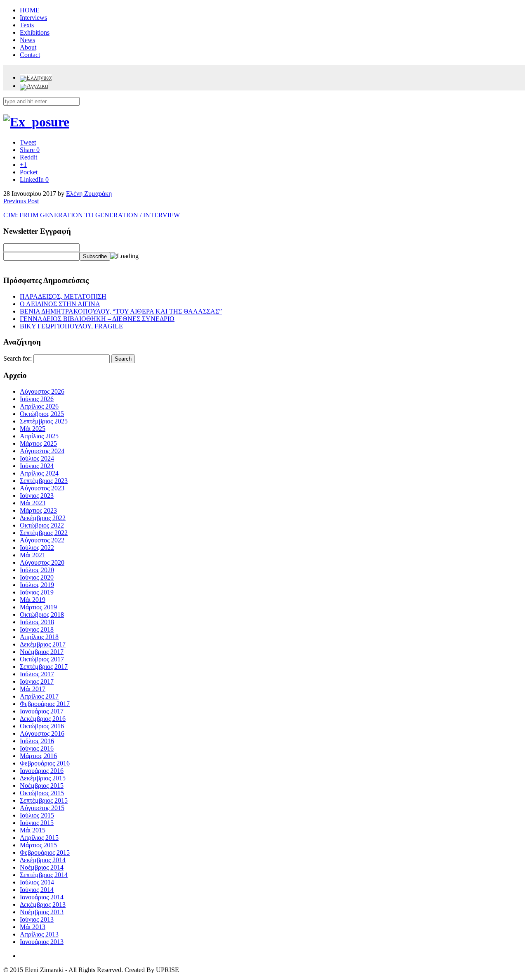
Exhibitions (35, 32)
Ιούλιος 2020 (37, 569)
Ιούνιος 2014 (37, 889)
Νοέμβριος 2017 (42, 651)
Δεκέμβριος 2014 (43, 859)
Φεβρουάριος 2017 (45, 703)
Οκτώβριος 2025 (42, 413)
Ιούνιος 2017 (37, 681)
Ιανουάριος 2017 (42, 711)
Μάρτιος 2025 (38, 443)
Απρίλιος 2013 (39, 934)
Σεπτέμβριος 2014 (44, 874)
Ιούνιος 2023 (37, 495)
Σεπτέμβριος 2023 (44, 480)
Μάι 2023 (32, 502)
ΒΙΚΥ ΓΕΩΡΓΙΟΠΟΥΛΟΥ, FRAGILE (71, 326)
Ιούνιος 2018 (37, 629)
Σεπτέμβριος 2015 (44, 800)
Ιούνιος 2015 (37, 822)
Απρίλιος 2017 (39, 696)
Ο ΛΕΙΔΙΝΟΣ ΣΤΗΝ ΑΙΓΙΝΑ (60, 303)
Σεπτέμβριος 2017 (44, 666)
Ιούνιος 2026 (37, 398)
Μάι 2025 (32, 428)
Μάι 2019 (32, 599)
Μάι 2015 (32, 830)
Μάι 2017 (32, 688)
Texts (27, 25)
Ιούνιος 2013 (37, 919)
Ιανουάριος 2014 (42, 897)
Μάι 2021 (32, 555)
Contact (30, 54)
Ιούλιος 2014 (37, 882)
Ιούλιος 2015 (37, 815)
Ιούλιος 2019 (37, 584)
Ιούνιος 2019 (37, 592)
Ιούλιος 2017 (37, 673)
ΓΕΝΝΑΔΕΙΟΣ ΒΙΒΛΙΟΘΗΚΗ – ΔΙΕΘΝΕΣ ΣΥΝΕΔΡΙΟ (97, 318)
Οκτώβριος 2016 (42, 726)
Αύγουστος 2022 (42, 540)
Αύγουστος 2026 (42, 391)
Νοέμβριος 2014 (42, 867)
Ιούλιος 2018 (37, 621)
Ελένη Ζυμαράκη (89, 193)
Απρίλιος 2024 (39, 473)
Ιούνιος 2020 (37, 577)
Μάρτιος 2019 (38, 607)
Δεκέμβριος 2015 (43, 778)
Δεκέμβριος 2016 (43, 718)
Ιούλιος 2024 (37, 458)
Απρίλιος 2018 (39, 636)
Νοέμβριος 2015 (42, 785)
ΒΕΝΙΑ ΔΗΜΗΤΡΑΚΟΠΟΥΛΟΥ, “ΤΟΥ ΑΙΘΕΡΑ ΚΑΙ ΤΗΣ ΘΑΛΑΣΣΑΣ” (121, 311)
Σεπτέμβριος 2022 (44, 532)
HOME (30, 10)
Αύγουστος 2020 (42, 562)
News (27, 39)
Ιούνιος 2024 (37, 465)
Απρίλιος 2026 (39, 406)
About (28, 47)
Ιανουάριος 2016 (42, 770)
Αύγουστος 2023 (42, 488)
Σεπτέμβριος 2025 (44, 421)
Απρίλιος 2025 (39, 436)
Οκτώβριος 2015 (42, 792)
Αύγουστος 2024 (42, 450)
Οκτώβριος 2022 (42, 525)
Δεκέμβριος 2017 (43, 644)
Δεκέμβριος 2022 (43, 517)
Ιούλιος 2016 (37, 740)
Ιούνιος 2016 (37, 748)
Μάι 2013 (32, 926)
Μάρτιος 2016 (38, 755)
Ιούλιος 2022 (37, 547)
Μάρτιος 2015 (38, 845)
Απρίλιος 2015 (39, 837)
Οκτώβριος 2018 (42, 614)
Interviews (33, 17)
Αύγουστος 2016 (42, 733)
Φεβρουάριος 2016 (45, 763)
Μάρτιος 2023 (38, 510)
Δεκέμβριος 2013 (43, 904)
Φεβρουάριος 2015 (45, 852)
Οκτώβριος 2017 (42, 659)
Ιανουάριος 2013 (42, 941)
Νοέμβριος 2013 (42, 911)
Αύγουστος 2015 (42, 807)
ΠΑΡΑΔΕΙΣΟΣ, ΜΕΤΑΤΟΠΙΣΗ (63, 296)
